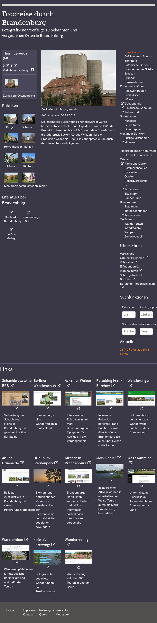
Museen (129, 142)
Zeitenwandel (133, 236)
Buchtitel (125, 279)
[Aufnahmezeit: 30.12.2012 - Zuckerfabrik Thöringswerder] (11, 87)
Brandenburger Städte (138, 69)
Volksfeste (126, 262)
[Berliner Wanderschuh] (47, 406)
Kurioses (130, 120)
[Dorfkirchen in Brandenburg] (78, 484)
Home (10, 610)
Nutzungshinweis (50, 610)
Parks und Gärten (135, 163)
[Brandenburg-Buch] (28, 212)
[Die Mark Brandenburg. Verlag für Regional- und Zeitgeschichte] (11, 212)
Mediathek (62, 614)
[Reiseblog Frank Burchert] (110, 406)
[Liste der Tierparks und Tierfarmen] (122, 215)
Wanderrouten (133, 223)
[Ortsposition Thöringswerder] (6, 65)
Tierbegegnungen (135, 210)
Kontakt (28, 614)
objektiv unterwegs (42, 542)
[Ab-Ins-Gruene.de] (15, 484)
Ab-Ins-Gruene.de (10, 460)
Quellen (129, 176)
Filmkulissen (132, 95)
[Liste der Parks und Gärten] (122, 163)
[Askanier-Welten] (78, 406)
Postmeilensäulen (135, 167)
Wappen (129, 232)
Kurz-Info (62, 610)
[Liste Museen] (122, 142)
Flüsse (128, 99)
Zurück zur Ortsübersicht (19, 95)
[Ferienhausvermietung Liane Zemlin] (47, 484)
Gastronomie (132, 103)
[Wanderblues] (15, 561)
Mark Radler (106, 458)
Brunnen (130, 77)
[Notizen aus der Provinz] (110, 479)
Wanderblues (13, 539)
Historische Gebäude (138, 107)
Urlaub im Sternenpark (44, 460)
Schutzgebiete (129, 275)
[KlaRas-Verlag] (11, 229)
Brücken (129, 73)
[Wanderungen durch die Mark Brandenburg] (141, 406)
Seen (127, 185)
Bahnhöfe (130, 60)
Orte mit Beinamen (132, 258)
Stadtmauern (132, 206)
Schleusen (131, 189)
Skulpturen (131, 193)
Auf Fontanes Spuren (138, 56)
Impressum (30, 610)
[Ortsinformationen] (14, 65)
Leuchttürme (132, 125)
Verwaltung (127, 253)
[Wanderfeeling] (78, 565)
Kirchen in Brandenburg (75, 460)
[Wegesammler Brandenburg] (141, 484)
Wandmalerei (132, 228)
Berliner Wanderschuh (45, 383)
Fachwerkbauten (135, 90)
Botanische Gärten (136, 65)
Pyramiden (131, 172)
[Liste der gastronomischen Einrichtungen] (122, 103)
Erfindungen (128, 266)
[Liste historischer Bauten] (122, 107)
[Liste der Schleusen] (122, 189)
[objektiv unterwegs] (47, 566)
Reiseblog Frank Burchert (109, 383)
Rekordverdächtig (135, 180)
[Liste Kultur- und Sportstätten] (122, 112)
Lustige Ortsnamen (136, 137)
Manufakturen (129, 270)
